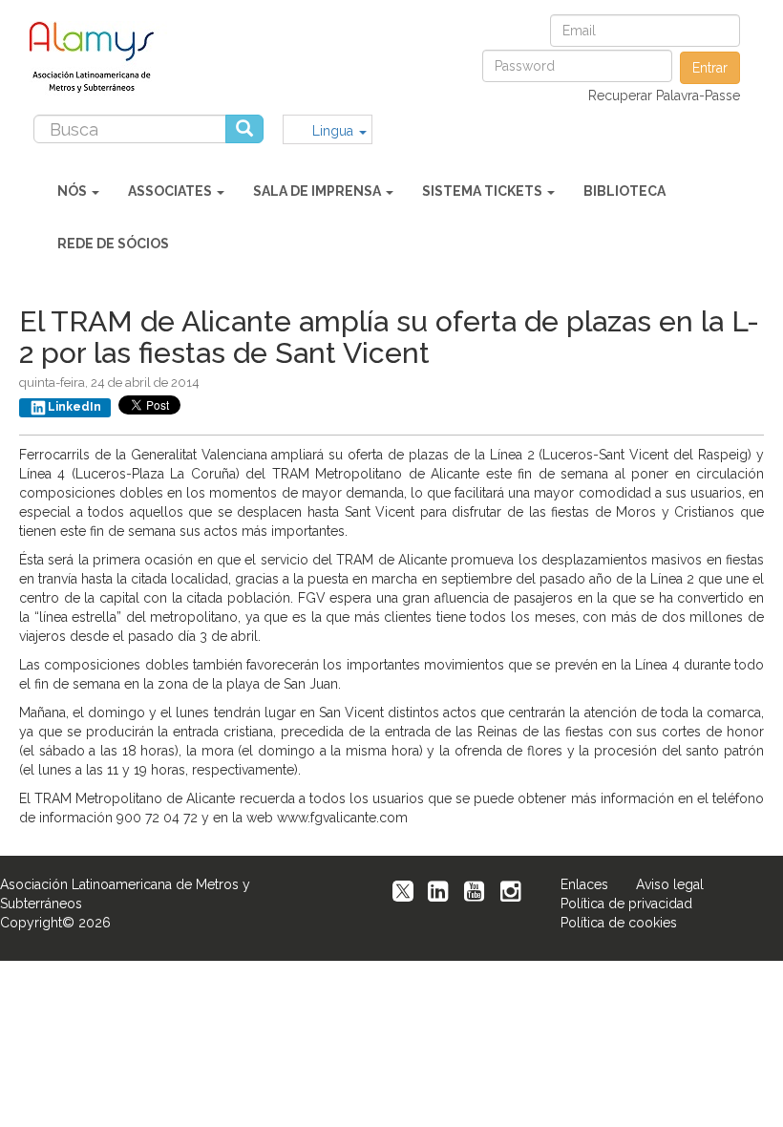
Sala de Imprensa (318, 191)
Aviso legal (670, 884)
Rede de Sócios (113, 243)
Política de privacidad (626, 903)
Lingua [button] (334, 130)
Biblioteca (624, 191)
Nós (73, 191)
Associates (171, 191)
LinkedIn (74, 407)
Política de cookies (619, 922)
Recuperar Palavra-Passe (664, 95)
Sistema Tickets (483, 191)
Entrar (710, 67)
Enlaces (584, 884)
